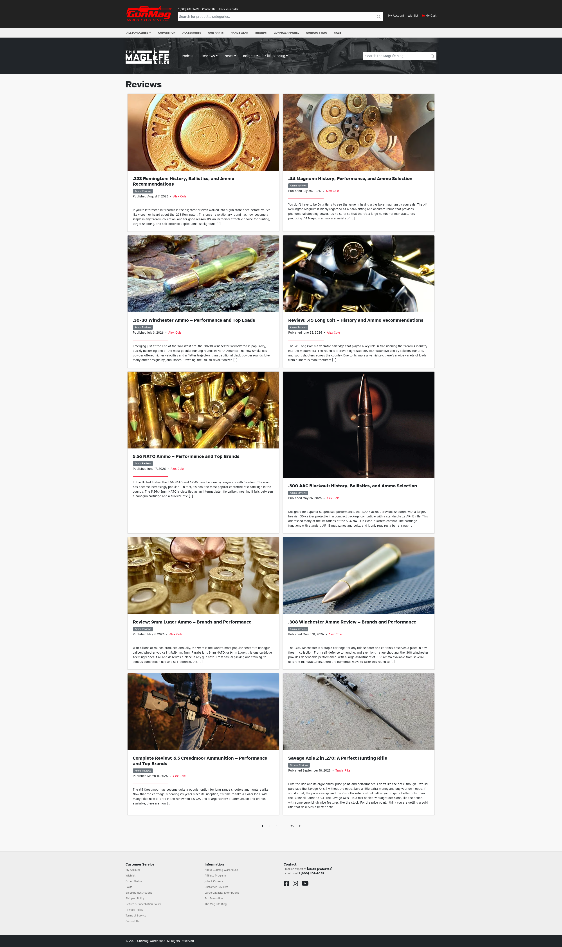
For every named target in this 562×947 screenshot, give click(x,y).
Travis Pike (342, 770)
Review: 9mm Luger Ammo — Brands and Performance (192, 622)
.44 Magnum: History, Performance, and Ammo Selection (350, 178)
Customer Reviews (216, 887)
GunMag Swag (316, 32)
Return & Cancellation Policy (143, 904)
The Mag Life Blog (216, 904)
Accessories (191, 32)
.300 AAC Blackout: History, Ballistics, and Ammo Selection (352, 486)
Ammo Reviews (143, 191)
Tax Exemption (214, 898)
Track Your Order (228, 9)
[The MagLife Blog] (147, 56)
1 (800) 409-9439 (188, 9)
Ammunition (166, 32)
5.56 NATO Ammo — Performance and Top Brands (186, 456)
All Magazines (137, 32)
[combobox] (276, 16)
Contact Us (208, 9)
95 (292, 826)
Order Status (134, 881)
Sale (337, 32)
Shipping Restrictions (139, 893)
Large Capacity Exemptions (222, 893)
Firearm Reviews (299, 765)
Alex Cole (179, 196)
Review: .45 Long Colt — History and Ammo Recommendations (355, 320)
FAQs (129, 887)
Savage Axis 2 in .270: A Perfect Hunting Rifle (337, 758)
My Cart (431, 16)
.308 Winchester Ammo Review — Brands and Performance (352, 622)
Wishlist (413, 16)
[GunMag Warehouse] (149, 13)
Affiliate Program (215, 875)
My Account (396, 16)
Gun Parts (216, 32)
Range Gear (239, 32)
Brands (261, 32)
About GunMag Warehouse (221, 870)
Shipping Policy (135, 898)
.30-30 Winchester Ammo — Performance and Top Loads (194, 320)
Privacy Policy (134, 910)
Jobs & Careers (214, 881)
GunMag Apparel (286, 32)
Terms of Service (136, 915)
